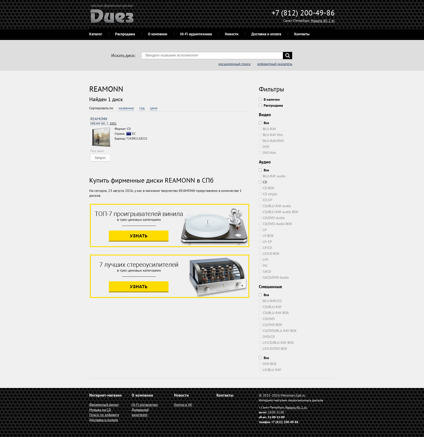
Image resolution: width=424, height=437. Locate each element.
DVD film (269, 152)
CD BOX (268, 188)
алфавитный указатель (274, 64)
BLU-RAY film (273, 134)
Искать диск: (123, 55)
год (142, 108)
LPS (266, 259)
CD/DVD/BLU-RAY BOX (280, 330)
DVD (266, 146)
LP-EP (267, 241)
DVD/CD (269, 336)
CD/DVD (269, 318)
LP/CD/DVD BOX (275, 348)
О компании (157, 34)
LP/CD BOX (271, 253)
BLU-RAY (269, 129)
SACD (267, 271)
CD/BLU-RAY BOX (276, 312)
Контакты (302, 34)
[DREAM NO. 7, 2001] (102, 137)
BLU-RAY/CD (272, 301)
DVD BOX (269, 363)
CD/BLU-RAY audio (277, 206)
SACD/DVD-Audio (276, 277)
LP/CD (267, 247)
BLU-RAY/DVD (273, 140)
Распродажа (125, 34)
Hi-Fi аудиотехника (196, 34)
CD (265, 182)
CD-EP (267, 200)
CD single (270, 194)
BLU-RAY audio (274, 176)
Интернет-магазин (105, 395)
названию (126, 108)
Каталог (95, 34)
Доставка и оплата (266, 34)
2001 (103, 123)
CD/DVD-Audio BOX (277, 223)
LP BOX (268, 235)
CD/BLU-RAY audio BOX (280, 212)
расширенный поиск (234, 64)
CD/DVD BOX (272, 324)
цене (153, 108)
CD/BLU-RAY (272, 307)
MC (265, 265)
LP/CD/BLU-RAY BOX (278, 342)
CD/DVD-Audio (274, 218)
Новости (231, 34)
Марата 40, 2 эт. (323, 20)
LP (265, 229)
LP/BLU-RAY (272, 369)
